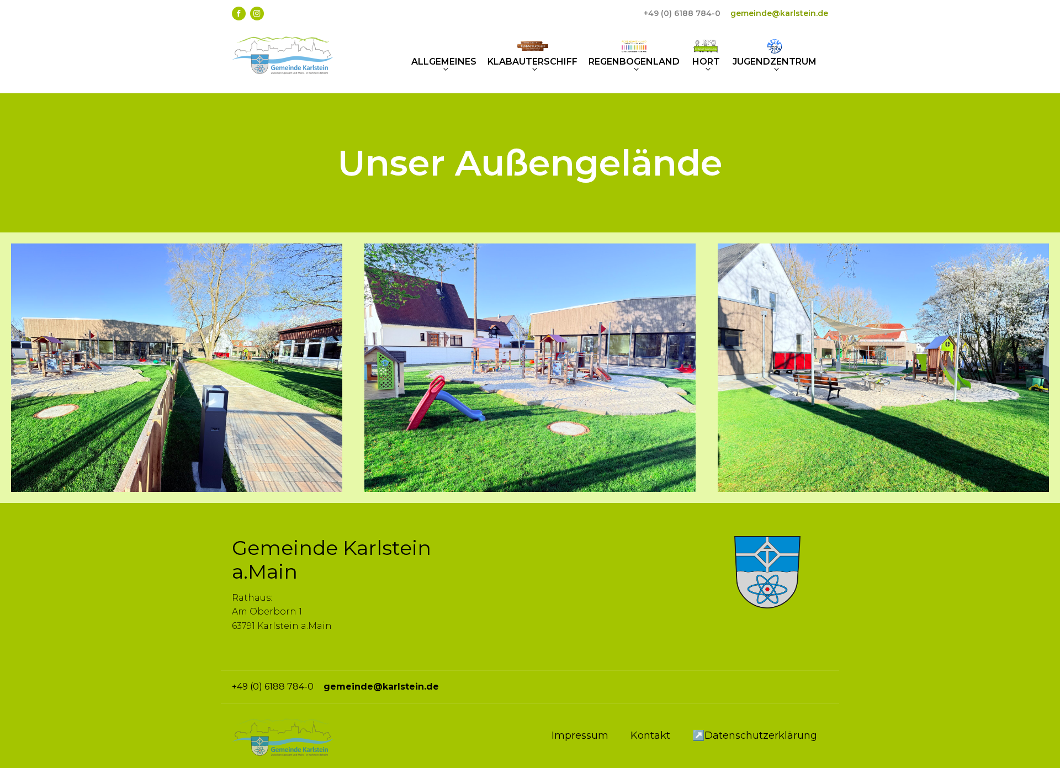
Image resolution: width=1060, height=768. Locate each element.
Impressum (580, 735)
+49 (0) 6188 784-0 (682, 13)
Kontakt (650, 735)
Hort (706, 61)
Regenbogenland (634, 61)
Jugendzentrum (775, 61)
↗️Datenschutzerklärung (754, 735)
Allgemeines (443, 61)
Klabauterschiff (532, 61)
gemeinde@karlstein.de (779, 13)
